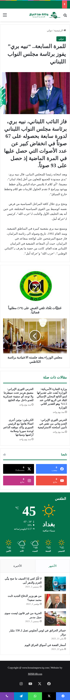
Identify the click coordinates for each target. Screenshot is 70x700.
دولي (49, 30)
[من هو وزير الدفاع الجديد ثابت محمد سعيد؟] (55, 601)
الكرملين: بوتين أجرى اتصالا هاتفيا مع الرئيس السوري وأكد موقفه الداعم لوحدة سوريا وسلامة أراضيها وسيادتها (18, 427)
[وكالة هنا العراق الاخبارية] (44, 15)
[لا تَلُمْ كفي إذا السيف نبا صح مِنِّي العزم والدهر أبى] (55, 584)
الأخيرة (17, 565)
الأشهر (53, 565)
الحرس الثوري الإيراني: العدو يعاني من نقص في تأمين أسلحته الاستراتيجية (52, 424)
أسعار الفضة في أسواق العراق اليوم (45, 645)
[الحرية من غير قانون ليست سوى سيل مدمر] (55, 618)
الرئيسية (59, 30)
